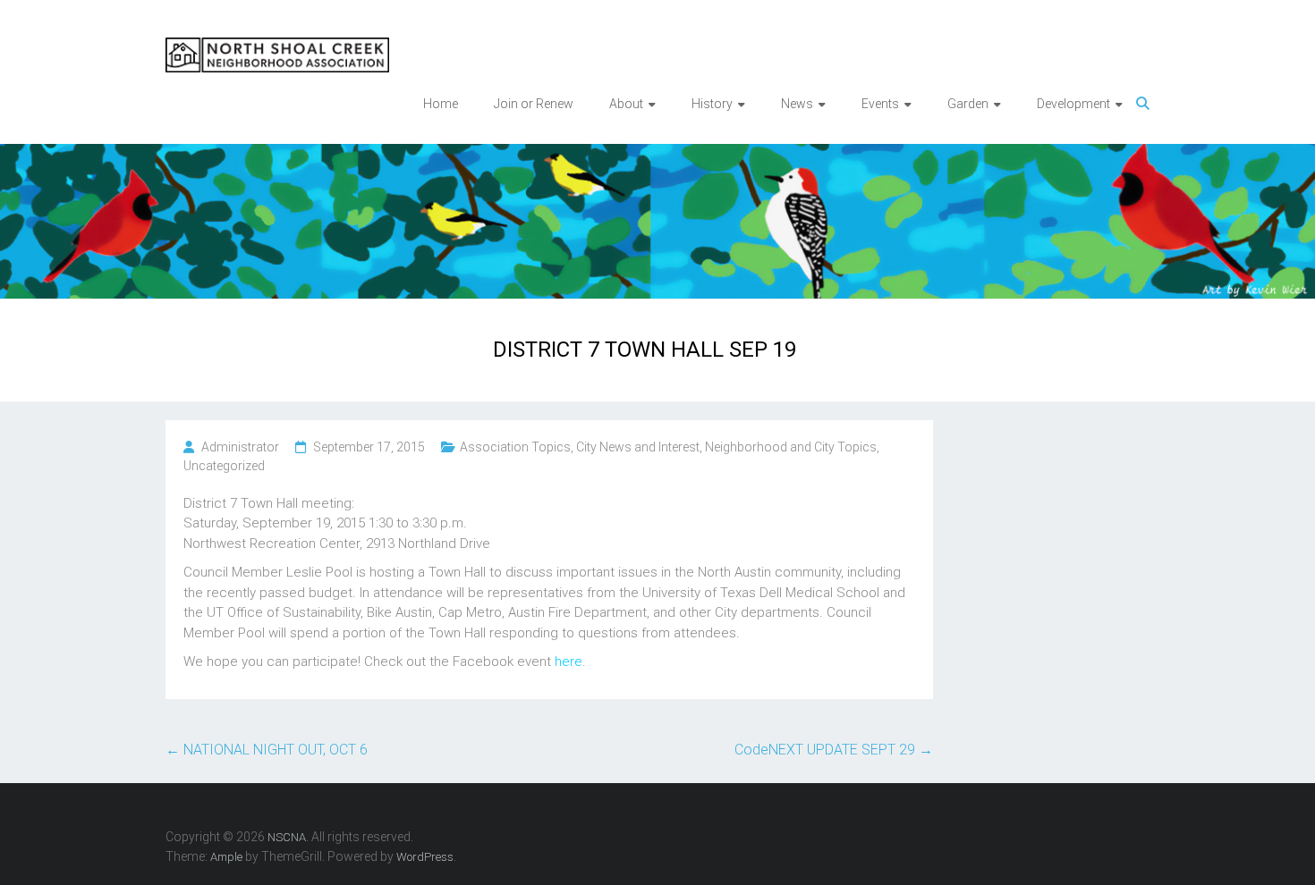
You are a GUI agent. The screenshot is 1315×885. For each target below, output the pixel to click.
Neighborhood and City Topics (791, 447)
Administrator (240, 447)
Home (440, 104)
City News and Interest (638, 447)
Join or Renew (533, 104)
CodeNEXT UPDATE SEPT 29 (833, 749)
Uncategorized (224, 466)
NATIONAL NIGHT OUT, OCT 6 (266, 749)
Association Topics (515, 447)
